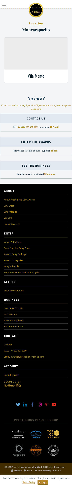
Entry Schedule (11, 266)
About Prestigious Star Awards (19, 199)
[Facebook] (32, 404)
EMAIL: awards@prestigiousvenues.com (24, 356)
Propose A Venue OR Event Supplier (22, 272)
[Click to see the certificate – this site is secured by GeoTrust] (12, 388)
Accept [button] (42, 482)
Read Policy (28, 482)
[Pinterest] (46, 404)
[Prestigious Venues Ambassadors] (36, 456)
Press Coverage (12, 223)
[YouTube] (54, 404)
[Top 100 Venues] (53, 440)
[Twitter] (18, 404)
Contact (8, 344)
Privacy (17, 470)
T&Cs (29, 470)
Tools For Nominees (14, 320)
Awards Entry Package (15, 254)
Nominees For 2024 (13, 308)
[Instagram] (39, 404)
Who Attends (10, 211)
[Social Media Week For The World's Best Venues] (53, 456)
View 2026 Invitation (14, 290)
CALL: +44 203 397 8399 (15, 350)
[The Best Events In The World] (36, 440)
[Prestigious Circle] (18, 456)
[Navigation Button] (4, 4)
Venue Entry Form (13, 242)
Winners (8, 217)
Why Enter (9, 205)
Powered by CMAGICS (49, 470)
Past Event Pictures (13, 326)
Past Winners (10, 314)
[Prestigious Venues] (18, 440)
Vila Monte (36, 76)
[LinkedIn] (25, 404)
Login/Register (11, 374)
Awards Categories (13, 260)
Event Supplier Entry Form (17, 248)
